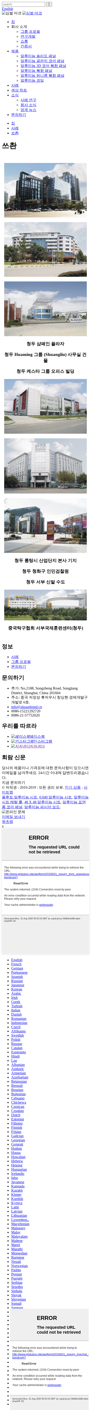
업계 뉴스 (28, 110)
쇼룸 (24, 41)
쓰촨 (15, 133)
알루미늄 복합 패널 (36, 71)
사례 (15, 85)
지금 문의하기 (13, 782)
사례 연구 (28, 100)
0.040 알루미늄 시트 (55, 797)
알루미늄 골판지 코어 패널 (42, 61)
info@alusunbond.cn (26, 707)
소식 (15, 95)
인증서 (26, 46)
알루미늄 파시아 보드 (42, 807)
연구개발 (28, 36)
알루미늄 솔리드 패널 (38, 56)
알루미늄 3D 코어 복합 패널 (43, 66)
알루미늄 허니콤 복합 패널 (42, 76)
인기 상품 (73, 787)
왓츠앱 (7, 822)
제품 (15, 51)
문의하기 (18, 115)
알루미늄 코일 (32, 80)
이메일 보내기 (13, 817)
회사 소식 (28, 105)
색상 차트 (19, 90)
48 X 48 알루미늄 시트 (42, 802)
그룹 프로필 (30, 32)
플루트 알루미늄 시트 (19, 797)
